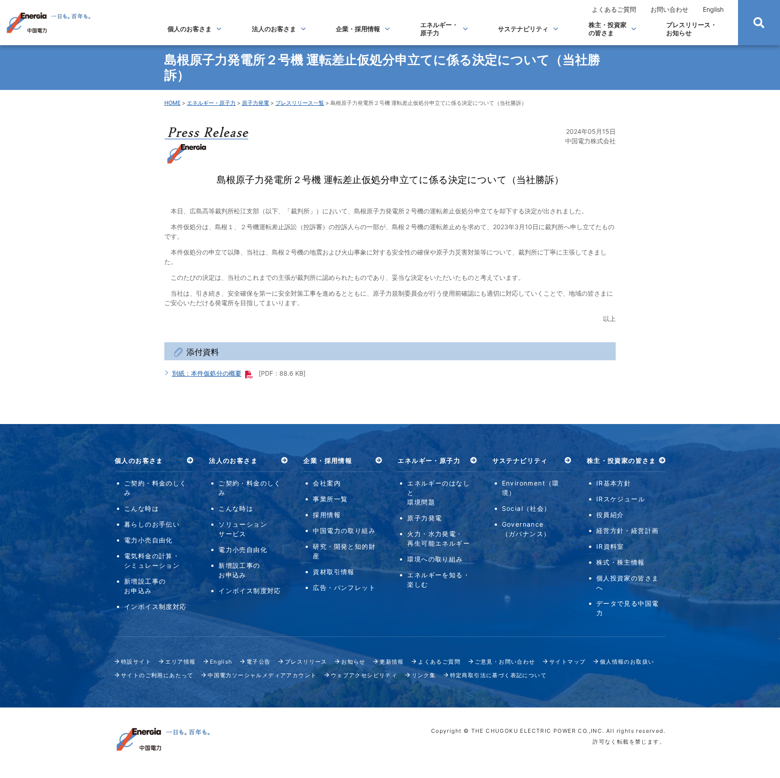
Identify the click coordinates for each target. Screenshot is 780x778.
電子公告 (258, 661)
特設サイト (136, 661)
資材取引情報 (333, 571)
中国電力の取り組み (344, 530)
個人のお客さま (189, 29)
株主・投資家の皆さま (608, 29)
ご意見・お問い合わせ (505, 661)
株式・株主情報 (620, 562)
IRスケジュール (620, 499)
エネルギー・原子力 (439, 29)
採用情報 (327, 515)
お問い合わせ (669, 9)
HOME (172, 102)
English (713, 9)
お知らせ (353, 661)
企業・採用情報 (358, 29)
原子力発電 (255, 102)
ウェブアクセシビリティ (364, 675)
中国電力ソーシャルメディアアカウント (262, 675)
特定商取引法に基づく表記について (498, 675)
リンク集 (424, 675)
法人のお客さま (274, 29)
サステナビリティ (523, 29)
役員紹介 (610, 515)
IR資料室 (610, 546)
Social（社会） (526, 508)
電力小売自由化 (148, 540)
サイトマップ (567, 661)
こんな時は (141, 508)
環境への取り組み (435, 559)
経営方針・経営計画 (627, 530)
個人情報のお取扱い (627, 661)
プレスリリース (306, 661)
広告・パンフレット (344, 587)
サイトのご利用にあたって (157, 675)
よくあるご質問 (614, 9)
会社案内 (327, 483)
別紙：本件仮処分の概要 (206, 373)
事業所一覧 (330, 499)
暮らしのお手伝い (152, 524)
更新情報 (392, 661)
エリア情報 (180, 661)
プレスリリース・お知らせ (691, 29)
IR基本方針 (613, 483)
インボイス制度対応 (155, 606)
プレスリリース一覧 (299, 102)
